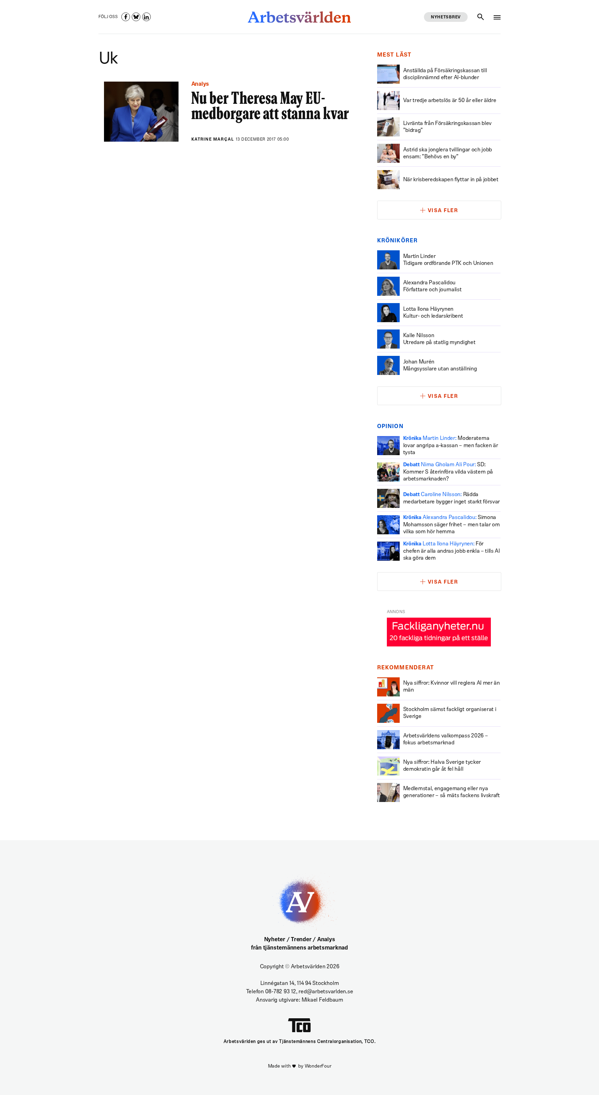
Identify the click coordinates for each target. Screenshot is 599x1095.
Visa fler (443, 211)
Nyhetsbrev (446, 17)
